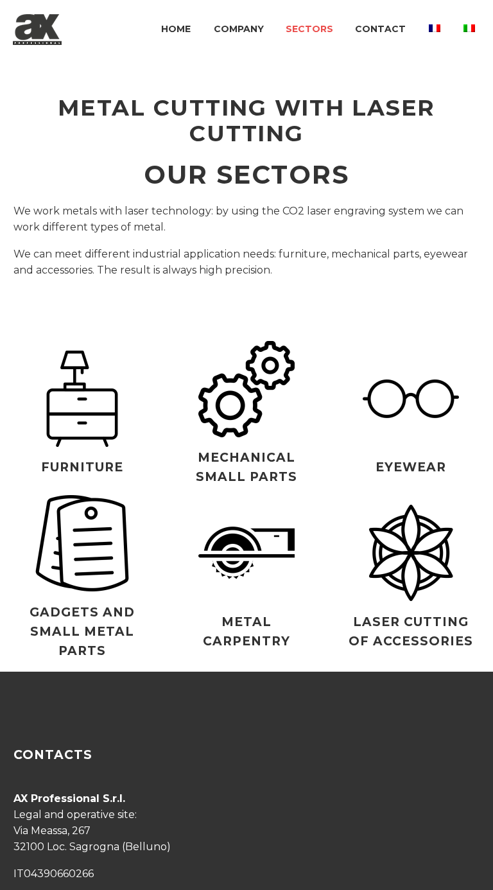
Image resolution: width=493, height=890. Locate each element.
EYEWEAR (411, 467)
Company (239, 29)
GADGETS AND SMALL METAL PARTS (82, 631)
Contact (380, 29)
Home (176, 29)
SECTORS (309, 29)
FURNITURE (82, 467)
